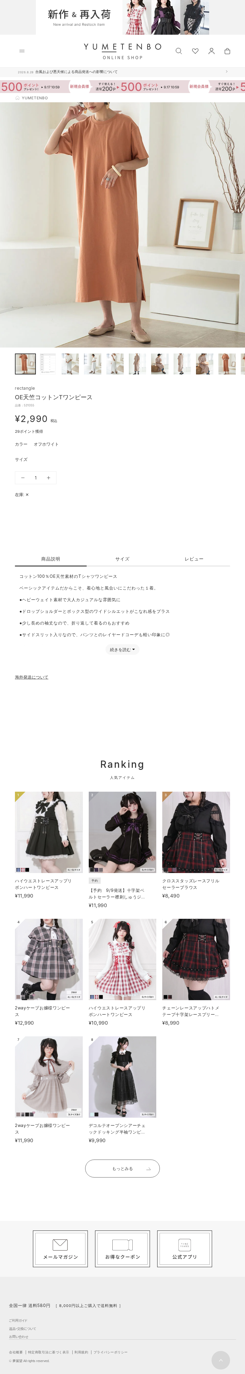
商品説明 (50, 559)
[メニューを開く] (22, 51)
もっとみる (122, 1168)
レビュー (194, 559)
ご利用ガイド (18, 1320)
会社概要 (16, 1352)
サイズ (122, 559)
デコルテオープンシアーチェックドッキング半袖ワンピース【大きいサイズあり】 (117, 1132)
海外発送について (31, 677)
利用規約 (81, 1352)
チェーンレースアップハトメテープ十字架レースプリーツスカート (190, 1014)
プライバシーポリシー (111, 1352)
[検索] (179, 50)
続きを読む (120, 649)
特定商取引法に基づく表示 (48, 1352)
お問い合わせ (18, 1336)
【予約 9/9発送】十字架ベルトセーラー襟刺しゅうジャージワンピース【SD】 (117, 897)
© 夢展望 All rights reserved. (29, 1360)
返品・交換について (22, 1328)
